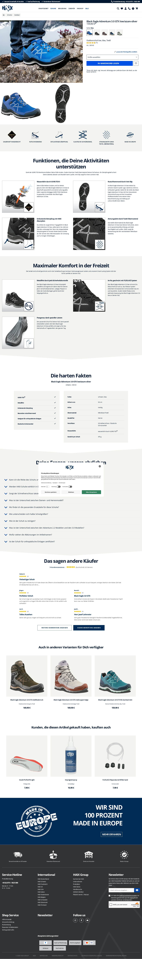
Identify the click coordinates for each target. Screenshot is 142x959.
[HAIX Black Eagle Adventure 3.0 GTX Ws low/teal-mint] (115, 676)
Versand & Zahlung (8, 922)
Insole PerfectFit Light (27, 780)
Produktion (76, 884)
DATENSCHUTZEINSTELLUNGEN (91, 956)
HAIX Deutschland (43, 879)
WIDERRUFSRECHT (58, 956)
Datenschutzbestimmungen (128, 895)
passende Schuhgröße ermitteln (126, 52)
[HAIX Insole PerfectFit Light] (26, 756)
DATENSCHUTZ (72, 956)
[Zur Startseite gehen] (7, 8)
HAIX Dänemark (43, 902)
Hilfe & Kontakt (6, 919)
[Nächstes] (82, 51)
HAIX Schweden (43, 900)
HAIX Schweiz (42, 882)
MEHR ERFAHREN (111, 834)
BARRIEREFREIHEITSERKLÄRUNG (116, 956)
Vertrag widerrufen (8, 930)
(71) (92, 43)
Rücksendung (6, 925)
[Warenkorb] (137, 8)
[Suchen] (118, 8)
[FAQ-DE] (133, 8)
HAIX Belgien (42, 897)
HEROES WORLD (78, 892)
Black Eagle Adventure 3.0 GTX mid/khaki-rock (26, 700)
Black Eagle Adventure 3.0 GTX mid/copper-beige (71, 700)
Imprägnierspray (71, 780)
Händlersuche (77, 889)
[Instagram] (75, 920)
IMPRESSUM (44, 956)
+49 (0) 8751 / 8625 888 (10, 883)
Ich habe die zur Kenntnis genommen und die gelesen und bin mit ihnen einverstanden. (125, 897)
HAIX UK (40, 887)
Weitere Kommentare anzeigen (54, 628)
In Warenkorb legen (108, 63)
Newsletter (45, 915)
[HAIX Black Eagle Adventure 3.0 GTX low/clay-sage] (120, 33)
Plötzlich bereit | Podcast (81, 895)
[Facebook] (81, 920)
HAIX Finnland (42, 905)
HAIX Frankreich (43, 884)
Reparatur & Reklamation (10, 927)
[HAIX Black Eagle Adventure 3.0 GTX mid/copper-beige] (70, 676)
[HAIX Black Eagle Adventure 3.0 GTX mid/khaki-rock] (26, 676)
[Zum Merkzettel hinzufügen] (136, 63)
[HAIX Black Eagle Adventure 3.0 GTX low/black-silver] (97, 33)
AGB (131, 898)
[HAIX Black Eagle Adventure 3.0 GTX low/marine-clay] (112, 33)
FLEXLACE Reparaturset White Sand (115, 780)
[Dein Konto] (125, 8)
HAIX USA (40, 889)
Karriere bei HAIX (78, 879)
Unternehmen (77, 882)
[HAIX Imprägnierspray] (70, 756)
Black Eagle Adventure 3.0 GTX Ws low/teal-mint (115, 700)
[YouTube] (87, 920)
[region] (41, 51)
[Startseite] (3, 15)
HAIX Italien (41, 892)
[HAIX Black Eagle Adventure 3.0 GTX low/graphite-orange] (105, 33)
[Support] (129, 8)
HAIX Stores (76, 887)
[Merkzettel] (122, 8)
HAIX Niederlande (43, 895)
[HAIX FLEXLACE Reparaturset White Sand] (115, 756)
